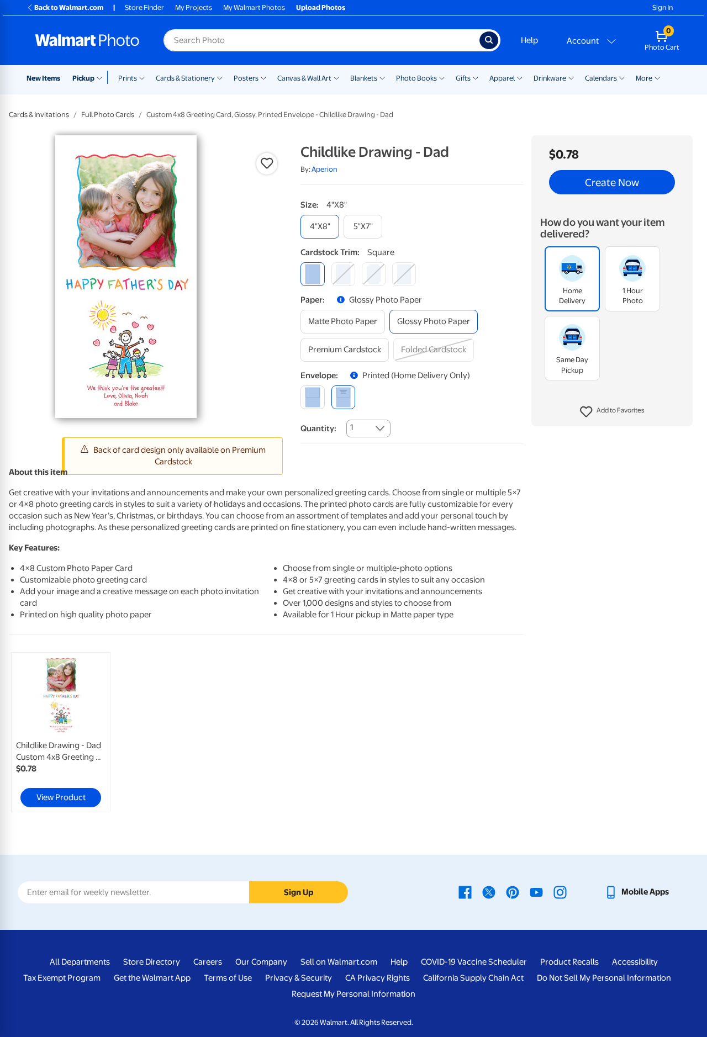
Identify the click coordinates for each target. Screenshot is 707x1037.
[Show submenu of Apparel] (519, 77)
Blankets (363, 78)
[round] (343, 274)
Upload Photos (320, 7)
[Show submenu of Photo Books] (442, 77)
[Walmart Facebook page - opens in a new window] (465, 892)
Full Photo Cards (107, 114)
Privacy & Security (298, 978)
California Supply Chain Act (473, 978)
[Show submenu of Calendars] (622, 77)
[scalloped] (404, 274)
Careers (207, 962)
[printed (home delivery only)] (343, 397)
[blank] (312, 397)
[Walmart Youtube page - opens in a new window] (536, 892)
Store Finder (144, 7)
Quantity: (318, 428)
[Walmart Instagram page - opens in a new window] (560, 892)
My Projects (193, 7)
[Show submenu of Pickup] (102, 77)
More (644, 78)
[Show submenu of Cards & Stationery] (220, 77)
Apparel (502, 78)
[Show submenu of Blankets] (382, 77)
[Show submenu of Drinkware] (571, 77)
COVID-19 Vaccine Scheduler (474, 962)
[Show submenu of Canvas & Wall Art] (336, 77)
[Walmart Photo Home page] (87, 40)
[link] (61, 732)
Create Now (612, 182)
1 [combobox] (351, 427)
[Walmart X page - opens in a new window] (488, 892)
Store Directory (151, 962)
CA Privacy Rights (377, 978)
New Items (43, 78)
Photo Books (416, 78)
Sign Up (298, 892)
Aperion (324, 169)
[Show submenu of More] (657, 77)
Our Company (261, 962)
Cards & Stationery (185, 78)
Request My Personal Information (353, 994)
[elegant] (374, 274)
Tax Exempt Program (62, 978)
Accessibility (635, 962)
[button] (612, 412)
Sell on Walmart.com (338, 962)
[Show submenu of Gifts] (475, 77)
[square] (312, 274)
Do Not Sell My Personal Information (604, 978)
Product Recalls (569, 962)
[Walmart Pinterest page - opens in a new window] (512, 892)
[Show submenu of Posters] (263, 77)
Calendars (601, 78)
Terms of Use (228, 978)
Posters (246, 78)
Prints (127, 78)
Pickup (83, 78)
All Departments (80, 962)
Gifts (463, 78)
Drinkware (550, 78)
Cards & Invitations (39, 114)
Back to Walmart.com (68, 7)
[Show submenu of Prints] (142, 77)
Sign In (662, 7)
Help (529, 40)
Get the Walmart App (152, 978)
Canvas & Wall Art (304, 78)
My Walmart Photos (254, 7)
